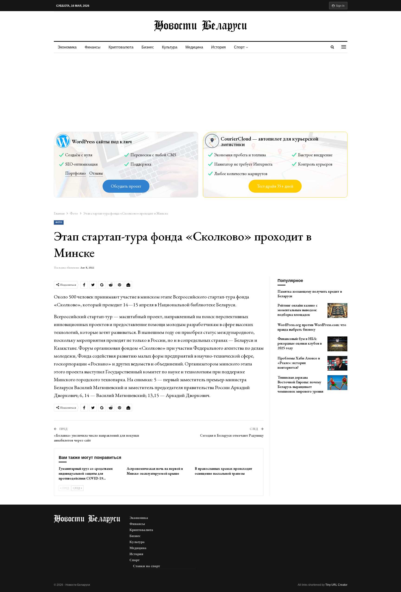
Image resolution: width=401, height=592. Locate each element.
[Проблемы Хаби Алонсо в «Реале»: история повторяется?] (337, 363)
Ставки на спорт (146, 566)
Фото (58, 222)
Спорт (239, 47)
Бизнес (148, 47)
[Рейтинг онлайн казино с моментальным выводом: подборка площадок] (337, 310)
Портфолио (75, 173)
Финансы (92, 47)
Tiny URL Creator (336, 584)
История (218, 47)
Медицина (194, 47)
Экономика (67, 47)
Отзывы (96, 173)
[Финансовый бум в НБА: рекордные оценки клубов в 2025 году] (337, 343)
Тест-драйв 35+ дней (275, 186)
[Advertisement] (200, 87)
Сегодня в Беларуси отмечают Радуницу (232, 435)
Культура (169, 47)
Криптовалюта (121, 47)
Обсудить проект (126, 186)
